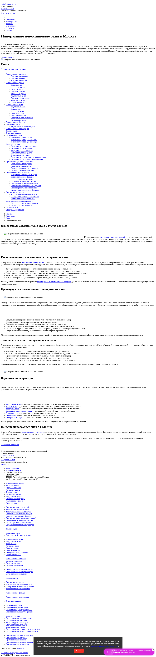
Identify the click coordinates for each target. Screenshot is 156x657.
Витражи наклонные (19, 76)
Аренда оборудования (15, 210)
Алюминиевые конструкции (13, 69)
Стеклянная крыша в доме (17, 607)
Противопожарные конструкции (19, 161)
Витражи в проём (18, 78)
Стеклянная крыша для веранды (19, 612)
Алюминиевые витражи (16, 74)
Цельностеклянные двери (21, 205)
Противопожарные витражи (22, 170)
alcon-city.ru (5, 464)
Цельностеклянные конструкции (19, 201)
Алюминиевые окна (14, 105)
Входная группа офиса (20, 155)
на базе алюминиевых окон (33, 262)
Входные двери (17, 89)
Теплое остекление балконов (23, 199)
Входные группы (13, 144)
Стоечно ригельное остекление (24, 188)
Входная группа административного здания (29, 157)
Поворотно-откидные (15, 417)
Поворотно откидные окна (22, 118)
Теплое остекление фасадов (22, 177)
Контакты (10, 28)
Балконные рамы (13, 124)
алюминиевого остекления (33, 432)
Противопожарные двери (21, 164)
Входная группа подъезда (21, 153)
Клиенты (9, 24)
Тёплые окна (11, 407)
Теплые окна (16, 109)
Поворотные (11, 415)
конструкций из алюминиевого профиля (54, 282)
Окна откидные (17, 113)
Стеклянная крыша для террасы (19, 610)
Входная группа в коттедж (22, 151)
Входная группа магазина (21, 148)
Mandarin (20, 648)
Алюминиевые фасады (15, 122)
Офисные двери (17, 102)
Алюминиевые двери (15, 83)
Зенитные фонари (13, 133)
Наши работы (11, 21)
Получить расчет (8, 13)
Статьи (9, 30)
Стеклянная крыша (14, 135)
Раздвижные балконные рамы (23, 126)
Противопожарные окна (21, 166)
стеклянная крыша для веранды (24, 142)
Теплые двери (16, 85)
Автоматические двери (20, 98)
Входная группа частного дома (23, 146)
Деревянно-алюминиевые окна (19, 411)
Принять (79, 651)
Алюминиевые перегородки (17, 129)
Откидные (10, 413)
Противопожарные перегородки (24, 168)
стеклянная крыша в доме (21, 137)
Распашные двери (18, 94)
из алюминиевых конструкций (112, 237)
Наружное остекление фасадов (23, 181)
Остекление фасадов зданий (17, 172)
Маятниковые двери (19, 100)
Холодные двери (18, 87)
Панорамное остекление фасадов (24, 183)
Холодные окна (17, 111)
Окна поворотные (18, 115)
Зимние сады (11, 131)
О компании (11, 26)
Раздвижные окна (18, 107)
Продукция (10, 19)
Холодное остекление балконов (24, 194)
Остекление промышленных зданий (26, 186)
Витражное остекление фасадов (24, 175)
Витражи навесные (19, 80)
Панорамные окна (18, 120)
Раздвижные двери (18, 96)
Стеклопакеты (12, 207)
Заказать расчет (7, 57)
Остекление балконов (15, 192)
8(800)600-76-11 (7, 455)
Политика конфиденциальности (14, 653)
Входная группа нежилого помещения (27, 159)
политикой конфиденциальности (104, 646)
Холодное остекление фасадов (23, 179)
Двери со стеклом (18, 91)
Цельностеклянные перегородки (24, 203)
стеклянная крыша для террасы (24, 140)
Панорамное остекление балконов (25, 197)
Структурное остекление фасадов (25, 190)
